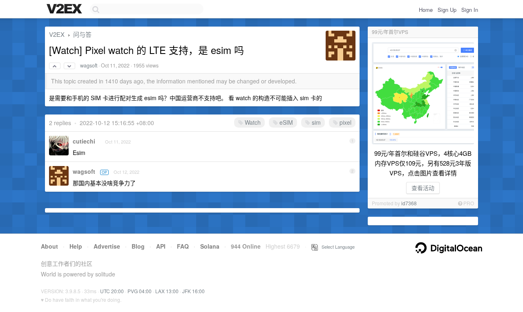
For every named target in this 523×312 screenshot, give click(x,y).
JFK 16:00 (193, 290)
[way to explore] (65, 9)
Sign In (469, 9)
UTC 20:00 (112, 290)
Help (75, 246)
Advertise (107, 246)
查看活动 (422, 188)
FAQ (183, 246)
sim (315, 122)
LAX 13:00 (167, 290)
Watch (252, 122)
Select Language (336, 246)
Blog (138, 246)
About (49, 246)
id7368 (409, 203)
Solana (209, 246)
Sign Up (447, 9)
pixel (344, 122)
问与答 (82, 34)
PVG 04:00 (139, 290)
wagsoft (88, 65)
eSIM (285, 122)
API (160, 246)
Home (426, 9)
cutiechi (84, 141)
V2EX (57, 34)
